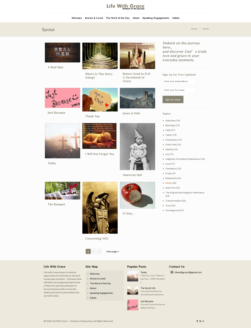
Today (52, 163)
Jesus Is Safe (131, 113)
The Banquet (56, 204)
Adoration (170, 120)
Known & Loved (97, 278)
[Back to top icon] (237, 322)
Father (168, 134)
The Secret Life (147, 288)
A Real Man (55, 67)
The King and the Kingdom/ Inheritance (184, 192)
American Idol (132, 174)
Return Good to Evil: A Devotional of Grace (137, 77)
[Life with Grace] (125, 6)
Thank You (92, 116)
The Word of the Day (100, 283)
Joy (167, 154)
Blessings (170, 125)
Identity (169, 149)
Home (194, 28)
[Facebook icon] (197, 321)
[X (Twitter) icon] (200, 321)
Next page (111, 251)
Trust (168, 205)
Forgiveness (171, 139)
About (93, 288)
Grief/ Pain (170, 144)
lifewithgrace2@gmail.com (188, 272)
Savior (168, 182)
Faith (168, 130)
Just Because (56, 112)
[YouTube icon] (203, 321)
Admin (93, 297)
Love (167, 163)
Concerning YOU (96, 238)
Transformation (173, 200)
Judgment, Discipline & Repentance (182, 158)
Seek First (170, 187)
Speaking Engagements (101, 292)
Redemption (171, 178)
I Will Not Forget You (99, 153)
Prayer (168, 173)
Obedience (170, 168)
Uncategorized (172, 210)
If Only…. (129, 213)
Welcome (94, 273)
